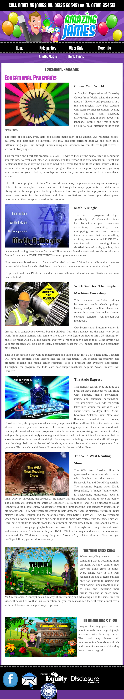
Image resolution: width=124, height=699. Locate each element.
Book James (76, 57)
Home (19, 48)
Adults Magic (48, 57)
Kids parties (47, 48)
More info (104, 48)
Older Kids (76, 48)
